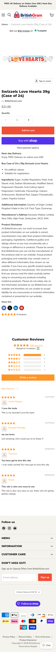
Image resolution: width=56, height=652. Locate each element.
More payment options (28, 148)
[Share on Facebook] (4, 308)
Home (5, 24)
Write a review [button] (28, 377)
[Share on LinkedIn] (15, 308)
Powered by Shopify (28, 646)
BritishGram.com (13, 100)
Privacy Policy (9, 636)
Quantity (6, 113)
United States (26, 592)
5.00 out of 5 (36, 345)
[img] (8, 397)
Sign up (45, 577)
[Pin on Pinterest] (21, 308)
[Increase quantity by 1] (29, 120)
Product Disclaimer (28, 640)
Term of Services (42, 636)
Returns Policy (25, 636)
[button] (9, 314)
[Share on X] (9, 308)
